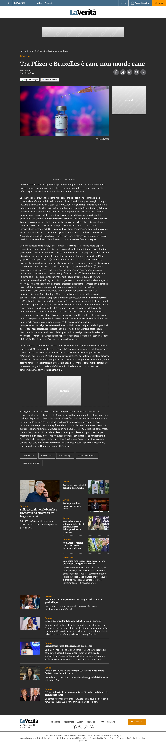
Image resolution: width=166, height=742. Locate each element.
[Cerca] (9, 3)
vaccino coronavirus (87, 455)
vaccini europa (65, 455)
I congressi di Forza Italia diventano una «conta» (69, 646)
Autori (80, 722)
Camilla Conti (27, 73)
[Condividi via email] (136, 72)
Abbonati (159, 3)
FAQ (102, 722)
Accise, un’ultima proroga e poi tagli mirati (72, 506)
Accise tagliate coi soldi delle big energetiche (74, 486)
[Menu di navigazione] (3, 3)
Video (39, 3)
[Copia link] (143, 72)
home (22, 51)
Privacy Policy (83, 738)
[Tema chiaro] (121, 3)
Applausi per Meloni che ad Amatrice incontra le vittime (73, 545)
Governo (30, 51)
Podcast (48, 3)
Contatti (111, 722)
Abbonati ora (137, 722)
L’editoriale (68, 722)
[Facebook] (75, 727)
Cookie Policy (95, 738)
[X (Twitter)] (80, 727)
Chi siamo (55, 722)
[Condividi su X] (123, 72)
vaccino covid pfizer (31, 463)
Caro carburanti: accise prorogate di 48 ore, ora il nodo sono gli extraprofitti (84, 562)
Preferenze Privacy (108, 738)
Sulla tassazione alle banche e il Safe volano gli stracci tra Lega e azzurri (38, 513)
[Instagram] (86, 727)
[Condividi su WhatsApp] (129, 72)
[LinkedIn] (92, 727)
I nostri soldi (68, 557)
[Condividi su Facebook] (116, 72)
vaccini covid (46, 455)
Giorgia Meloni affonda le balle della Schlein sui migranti (73, 621)
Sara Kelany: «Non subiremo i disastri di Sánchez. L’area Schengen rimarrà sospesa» (73, 526)
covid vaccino (28, 455)
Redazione (92, 722)
